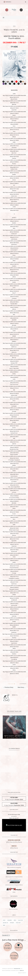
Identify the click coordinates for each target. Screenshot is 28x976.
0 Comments (23, 683)
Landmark (14, 816)
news (4, 925)
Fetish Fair (18, 922)
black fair (20, 920)
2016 (14, 26)
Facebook (12, 867)
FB (8, 842)
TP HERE (14, 46)
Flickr (11, 842)
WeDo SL (15, 695)
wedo (15, 920)
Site (8, 867)
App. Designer (10, 799)
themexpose (17, 968)
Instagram (18, 867)
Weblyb (21, 970)
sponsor (12, 922)
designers (9, 920)
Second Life (5, 922)
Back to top (21, 972)
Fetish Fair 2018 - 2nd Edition (13, 735)
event (4, 920)
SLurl (11, 909)
